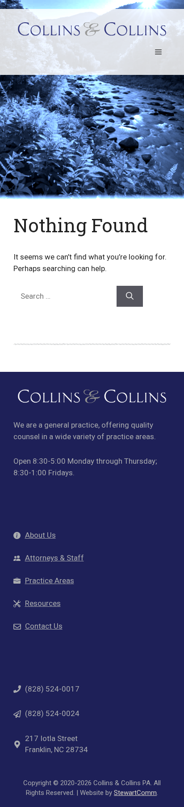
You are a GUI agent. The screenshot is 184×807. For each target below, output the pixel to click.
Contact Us (44, 626)
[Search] (130, 296)
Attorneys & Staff (54, 557)
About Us (40, 535)
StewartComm (135, 793)
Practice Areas (49, 580)
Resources (43, 603)
